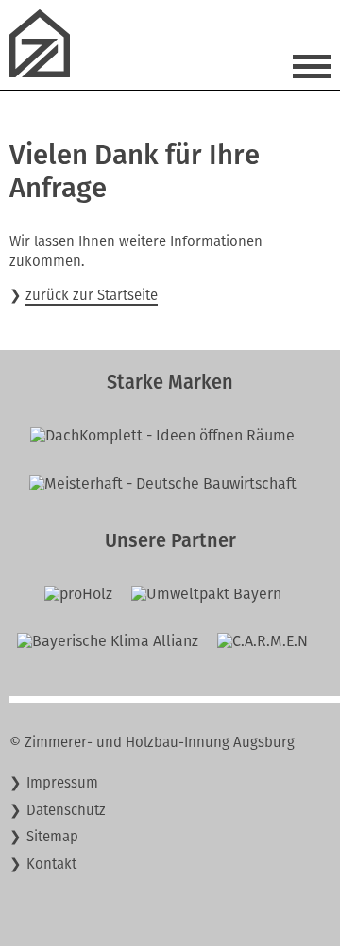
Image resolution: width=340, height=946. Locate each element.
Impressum (62, 782)
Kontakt (51, 863)
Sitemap (52, 836)
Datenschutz (66, 810)
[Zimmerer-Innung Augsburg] (47, 72)
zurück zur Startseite (92, 295)
